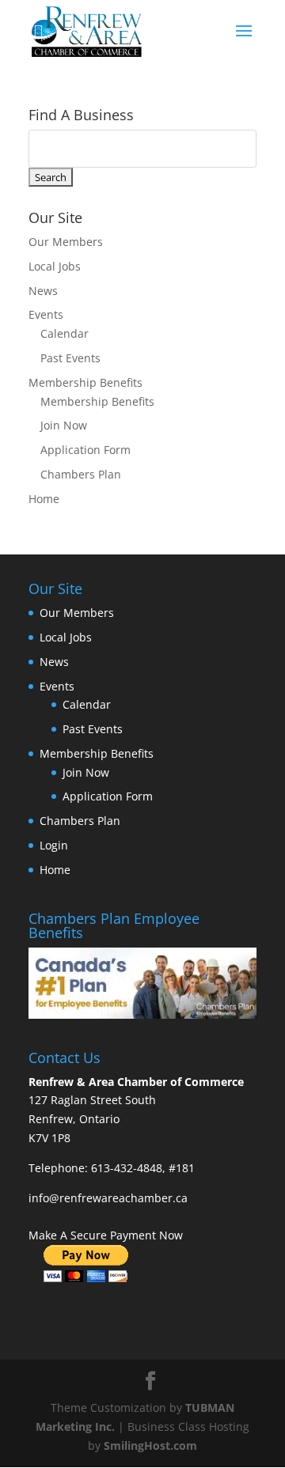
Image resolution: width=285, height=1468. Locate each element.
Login (54, 845)
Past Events (70, 357)
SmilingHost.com (150, 1445)
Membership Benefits (85, 382)
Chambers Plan (80, 474)
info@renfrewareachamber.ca (108, 1197)
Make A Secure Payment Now (105, 1235)
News (43, 290)
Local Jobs (54, 266)
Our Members (65, 241)
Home (43, 498)
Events (45, 314)
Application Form (85, 449)
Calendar (64, 333)
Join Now (63, 425)
